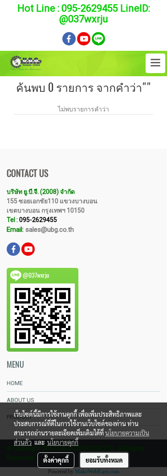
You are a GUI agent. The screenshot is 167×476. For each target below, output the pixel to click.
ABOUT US (20, 400)
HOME (15, 383)
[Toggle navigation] (155, 63)
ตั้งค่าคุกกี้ (56, 460)
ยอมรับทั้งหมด (104, 460)
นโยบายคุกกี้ (62, 442)
